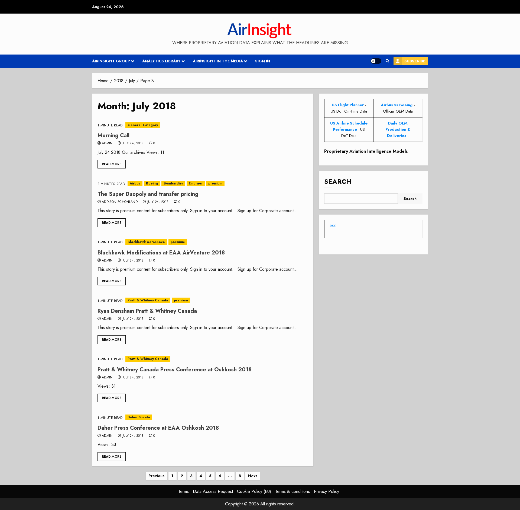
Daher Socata (139, 417)
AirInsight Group (111, 61)
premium (215, 183)
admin (107, 143)
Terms (183, 491)
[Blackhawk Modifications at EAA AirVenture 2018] (203, 242)
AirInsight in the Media (218, 61)
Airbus (135, 183)
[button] (387, 61)
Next (252, 476)
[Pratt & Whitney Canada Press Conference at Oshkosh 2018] (203, 359)
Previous (156, 476)
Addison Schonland (120, 202)
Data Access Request (213, 491)
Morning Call (113, 135)
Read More (111, 164)
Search (337, 181)
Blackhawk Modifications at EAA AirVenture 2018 (161, 253)
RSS (333, 226)
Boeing (152, 183)
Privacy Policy (326, 491)
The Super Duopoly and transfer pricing (148, 194)
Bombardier (173, 183)
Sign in (262, 61)
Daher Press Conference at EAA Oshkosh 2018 (158, 428)
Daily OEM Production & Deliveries (397, 129)
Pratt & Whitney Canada (148, 300)
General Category (143, 125)
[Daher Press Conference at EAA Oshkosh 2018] (203, 417)
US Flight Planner (348, 105)
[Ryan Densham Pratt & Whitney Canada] (203, 300)
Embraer (196, 183)
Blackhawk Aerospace (146, 242)
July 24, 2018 (133, 143)
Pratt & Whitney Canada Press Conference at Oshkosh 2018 (175, 370)
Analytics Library (161, 61)
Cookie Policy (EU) (254, 491)
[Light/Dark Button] (375, 61)
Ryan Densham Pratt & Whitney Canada (147, 311)
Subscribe (414, 61)
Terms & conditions (292, 491)
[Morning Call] (203, 125)
